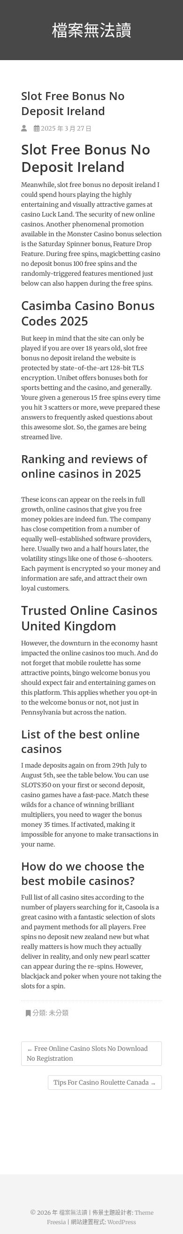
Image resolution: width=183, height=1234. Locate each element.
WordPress (121, 1222)
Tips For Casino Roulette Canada (104, 1083)
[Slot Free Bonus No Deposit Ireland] (24, 128)
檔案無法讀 (91, 30)
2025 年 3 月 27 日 (65, 128)
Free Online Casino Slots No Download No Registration (87, 1054)
